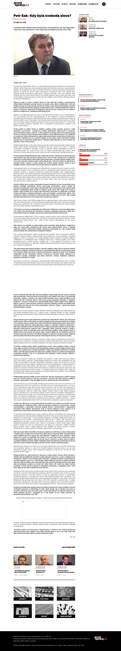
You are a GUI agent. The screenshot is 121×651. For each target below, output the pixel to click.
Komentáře (82, 4)
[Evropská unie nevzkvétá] (83, 22)
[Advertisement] (44, 277)
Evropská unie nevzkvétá (97, 21)
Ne (80, 158)
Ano (80, 154)
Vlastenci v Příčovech (96, 28)
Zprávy (48, 4)
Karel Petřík (92, 26)
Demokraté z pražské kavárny (96, 36)
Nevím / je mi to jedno (86, 162)
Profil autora (19, 547)
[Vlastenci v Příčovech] (83, 29)
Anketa (82, 145)
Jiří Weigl (91, 19)
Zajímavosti (93, 4)
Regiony (73, 4)
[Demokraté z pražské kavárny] (83, 36)
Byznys (65, 4)
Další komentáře (68, 547)
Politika (56, 4)
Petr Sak (21, 16)
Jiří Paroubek (93, 33)
